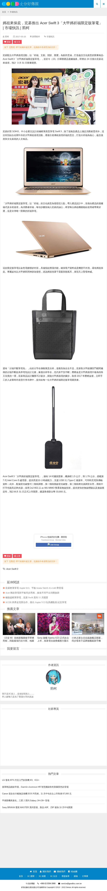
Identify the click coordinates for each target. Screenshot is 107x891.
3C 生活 (53, 876)
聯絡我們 (61, 871)
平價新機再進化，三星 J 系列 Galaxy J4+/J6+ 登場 (25, 800)
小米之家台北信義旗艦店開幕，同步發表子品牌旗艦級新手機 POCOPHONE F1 (87, 639)
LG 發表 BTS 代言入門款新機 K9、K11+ (20, 780)
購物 (76, 876)
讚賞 (9, 42)
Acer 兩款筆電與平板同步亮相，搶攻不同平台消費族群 (32, 593)
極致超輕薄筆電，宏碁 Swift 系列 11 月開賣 (26, 597)
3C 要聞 (30, 876)
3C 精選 (42, 876)
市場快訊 (14, 12)
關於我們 (47, 871)
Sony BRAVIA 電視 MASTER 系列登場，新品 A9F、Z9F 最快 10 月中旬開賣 (37, 807)
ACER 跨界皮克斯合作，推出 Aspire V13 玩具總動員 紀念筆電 (35, 602)
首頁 (4, 12)
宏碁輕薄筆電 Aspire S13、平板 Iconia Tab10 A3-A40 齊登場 (34, 588)
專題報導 (65, 876)
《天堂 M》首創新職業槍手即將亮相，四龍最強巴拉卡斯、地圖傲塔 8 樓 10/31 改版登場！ (18, 639)
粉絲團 (74, 871)
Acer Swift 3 (12, 569)
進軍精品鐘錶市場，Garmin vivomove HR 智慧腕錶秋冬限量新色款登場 (35, 787)
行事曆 (85, 876)
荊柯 (7, 36)
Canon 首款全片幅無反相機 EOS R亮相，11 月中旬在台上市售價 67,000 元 (36, 793)
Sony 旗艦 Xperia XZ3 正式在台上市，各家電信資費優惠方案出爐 (53, 639)
